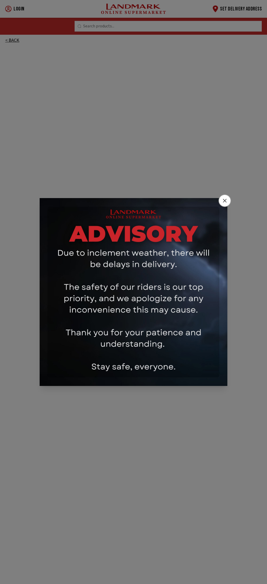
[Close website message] (224, 200)
